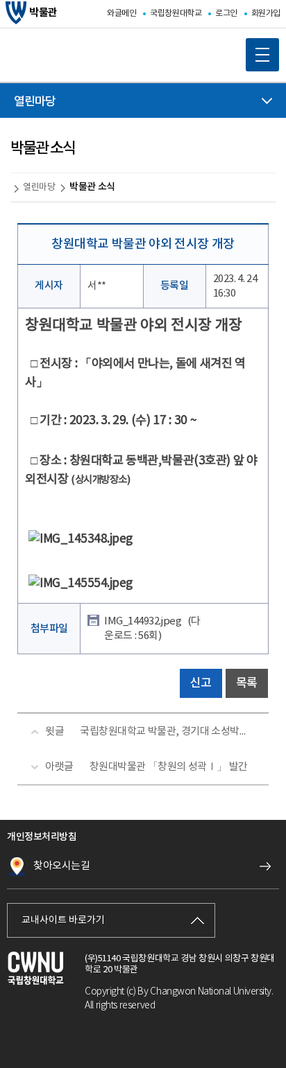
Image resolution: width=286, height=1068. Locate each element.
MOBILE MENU (262, 54)
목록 (247, 683)
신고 (201, 683)
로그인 (226, 13)
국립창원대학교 (175, 13)
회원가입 (265, 13)
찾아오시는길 (61, 866)
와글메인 (121, 13)
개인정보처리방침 (41, 837)
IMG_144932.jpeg (152, 628)
